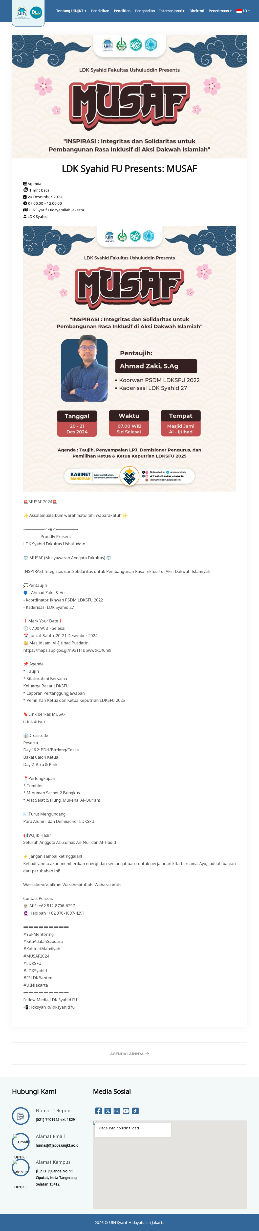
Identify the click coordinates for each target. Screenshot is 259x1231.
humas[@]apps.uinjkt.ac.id (57, 1145)
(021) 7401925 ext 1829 (55, 1119)
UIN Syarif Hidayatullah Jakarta (136, 1222)
